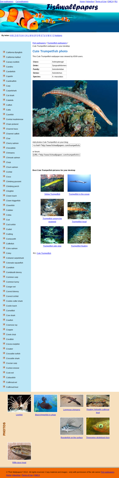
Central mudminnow (14, 119)
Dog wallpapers (6, 1)
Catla (8, 110)
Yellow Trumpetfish (52, 194)
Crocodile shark (13, 358)
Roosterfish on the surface (72, 438)
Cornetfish (10, 311)
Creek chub (11, 334)
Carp (8, 86)
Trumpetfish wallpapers (57, 43)
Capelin (9, 76)
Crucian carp (11, 363)
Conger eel (11, 287)
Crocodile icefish (13, 354)
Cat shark (10, 95)
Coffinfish (10, 244)
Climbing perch (12, 186)
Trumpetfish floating (79, 246)
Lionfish (19, 415)
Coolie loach (11, 306)
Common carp (12, 277)
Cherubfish (10, 148)
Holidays (58, 35)
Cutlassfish (10, 378)
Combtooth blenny (14, 272)
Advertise (90, 1)
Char (8, 138)
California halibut (13, 57)
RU (116, 1)
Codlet (9, 229)
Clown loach (11, 196)
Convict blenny (12, 291)
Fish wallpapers (39, 43)
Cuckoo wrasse (12, 368)
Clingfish (10, 191)
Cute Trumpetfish (44, 253)
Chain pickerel (12, 124)
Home (82, 1)
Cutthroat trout (12, 387)
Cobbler (9, 210)
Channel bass (12, 129)
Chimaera (10, 153)
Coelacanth (11, 239)
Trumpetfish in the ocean (79, 194)
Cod (8, 220)
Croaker (9, 349)
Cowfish (9, 320)
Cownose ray (11, 325)
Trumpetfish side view (52, 246)
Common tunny (12, 282)
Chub (8, 162)
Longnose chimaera (71, 410)
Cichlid (9, 172)
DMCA (110, 1)
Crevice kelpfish (13, 344)
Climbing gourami (13, 181)
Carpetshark (11, 91)
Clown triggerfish (13, 201)
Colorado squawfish (14, 263)
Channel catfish (12, 134)
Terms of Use (100, 1)
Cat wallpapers (22, 1)
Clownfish (10, 205)
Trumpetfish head (79, 222)
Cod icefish (11, 224)
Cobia (8, 215)
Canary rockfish (12, 62)
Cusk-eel (10, 373)
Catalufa (9, 100)
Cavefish (10, 115)
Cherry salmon (12, 143)
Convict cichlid (12, 296)
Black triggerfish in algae (45, 415)
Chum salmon (12, 167)
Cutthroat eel (11, 382)
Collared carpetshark (15, 258)
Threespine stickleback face (98, 438)
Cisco (8, 177)
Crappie (9, 330)
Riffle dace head (19, 462)
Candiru (9, 67)
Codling (9, 234)
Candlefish (10, 71)
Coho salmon (12, 248)
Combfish (10, 268)
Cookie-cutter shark (14, 301)
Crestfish (10, 339)
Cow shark (10, 315)
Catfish (9, 105)
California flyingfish (14, 52)
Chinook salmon (13, 158)
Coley (8, 253)
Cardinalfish (11, 81)
